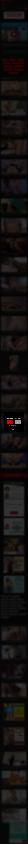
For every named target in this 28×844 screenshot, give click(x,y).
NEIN (18, 422)
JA (10, 422)
